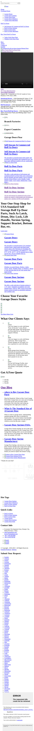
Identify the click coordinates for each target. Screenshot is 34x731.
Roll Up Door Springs (10, 28)
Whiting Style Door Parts (11, 39)
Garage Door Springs (10, 15)
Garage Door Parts (9, 17)
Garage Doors (8, 14)
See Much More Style (7, 314)
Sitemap (14, 549)
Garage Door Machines (11, 20)
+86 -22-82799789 (9, 537)
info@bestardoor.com (10, 532)
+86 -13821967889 (9, 535)
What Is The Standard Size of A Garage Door (18, 409)
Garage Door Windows (11, 19)
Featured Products (6, 549)
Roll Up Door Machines (11, 31)
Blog (2, 42)
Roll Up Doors (5, 23)
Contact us (4, 45)
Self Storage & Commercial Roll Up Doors (16, 26)
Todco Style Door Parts (11, 37)
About (2, 43)
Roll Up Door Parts (10, 29)
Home (2, 9)
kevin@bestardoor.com (11, 534)
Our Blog (6, 387)
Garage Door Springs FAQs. (17, 425)
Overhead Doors (5, 11)
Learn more (4, 231)
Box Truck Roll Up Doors (8, 34)
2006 (2, 89)
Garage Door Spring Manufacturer (13, 440)
